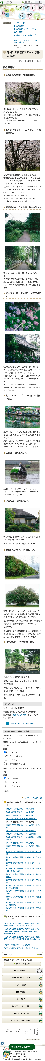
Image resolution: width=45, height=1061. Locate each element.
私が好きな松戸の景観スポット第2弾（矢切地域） (22, 948)
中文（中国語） (21, 992)
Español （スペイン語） (21, 1013)
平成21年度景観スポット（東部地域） (21, 843)
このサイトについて (8, 1031)
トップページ (19, 23)
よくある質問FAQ (20, 970)
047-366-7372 (19, 715)
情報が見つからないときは (21, 978)
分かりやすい (11, 752)
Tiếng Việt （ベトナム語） (21, 1006)
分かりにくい (11, 760)
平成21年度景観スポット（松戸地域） (21, 809)
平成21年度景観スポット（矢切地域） (21, 812)
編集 (40, 954)
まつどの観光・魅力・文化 (25, 29)
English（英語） (21, 985)
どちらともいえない (14, 756)
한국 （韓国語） (21, 999)
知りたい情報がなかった (16, 764)
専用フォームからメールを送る (22, 723)
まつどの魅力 (19, 26)
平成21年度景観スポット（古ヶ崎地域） (21, 819)
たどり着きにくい (13, 786)
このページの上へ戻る (33, 798)
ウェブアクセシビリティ (28, 1031)
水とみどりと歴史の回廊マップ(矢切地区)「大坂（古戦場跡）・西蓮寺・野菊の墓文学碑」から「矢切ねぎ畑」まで (22, 931)
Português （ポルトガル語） (21, 1020)
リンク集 (37, 1031)
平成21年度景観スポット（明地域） (20, 815)
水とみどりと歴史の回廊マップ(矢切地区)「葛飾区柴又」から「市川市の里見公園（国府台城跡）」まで (22, 939)
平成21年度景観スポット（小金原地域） (21, 834)
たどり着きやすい (13, 778)
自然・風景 (18, 32)
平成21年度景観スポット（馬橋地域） (21, 831)
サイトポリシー (18, 1031)
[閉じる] (3, 1044)
